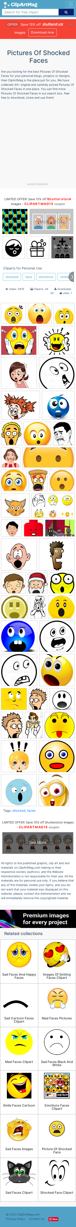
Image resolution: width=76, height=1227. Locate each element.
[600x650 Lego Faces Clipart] (33, 530)
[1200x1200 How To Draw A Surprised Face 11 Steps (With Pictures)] (11, 530)
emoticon (46, 277)
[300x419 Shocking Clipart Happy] (12, 727)
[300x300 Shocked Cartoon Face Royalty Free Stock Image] (56, 556)
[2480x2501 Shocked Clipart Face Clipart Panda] (13, 585)
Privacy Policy (15, 1219)
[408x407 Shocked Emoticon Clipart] (62, 585)
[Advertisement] (38, 143)
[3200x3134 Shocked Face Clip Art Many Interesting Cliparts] (19, 638)
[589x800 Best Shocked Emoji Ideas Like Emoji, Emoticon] (38, 482)
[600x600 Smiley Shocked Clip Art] (56, 758)
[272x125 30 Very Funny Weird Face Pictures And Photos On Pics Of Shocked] (48, 459)
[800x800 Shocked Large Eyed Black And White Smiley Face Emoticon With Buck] (19, 672)
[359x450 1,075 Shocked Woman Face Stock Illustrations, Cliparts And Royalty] (10, 459)
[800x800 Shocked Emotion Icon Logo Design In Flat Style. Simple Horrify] (14, 700)
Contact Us (36, 1219)
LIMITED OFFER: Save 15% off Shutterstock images (38, 822)
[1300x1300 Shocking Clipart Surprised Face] (19, 758)
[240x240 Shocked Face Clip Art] (61, 609)
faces (31, 811)
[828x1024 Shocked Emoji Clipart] (38, 585)
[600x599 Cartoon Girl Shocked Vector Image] (19, 374)
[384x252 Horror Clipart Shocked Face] (53, 507)
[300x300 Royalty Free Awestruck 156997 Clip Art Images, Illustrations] (19, 556)
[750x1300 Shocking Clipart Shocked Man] (33, 727)
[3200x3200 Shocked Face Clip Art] (14, 609)
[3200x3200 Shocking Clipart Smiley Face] (59, 727)
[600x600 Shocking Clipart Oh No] (37, 435)
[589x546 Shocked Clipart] (18, 342)
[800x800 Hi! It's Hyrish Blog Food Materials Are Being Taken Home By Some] (13, 315)
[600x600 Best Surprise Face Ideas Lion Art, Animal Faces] (62, 482)
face (28, 277)
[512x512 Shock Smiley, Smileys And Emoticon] (58, 407)
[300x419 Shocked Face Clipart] (38, 700)
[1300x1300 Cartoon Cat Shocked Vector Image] (15, 507)
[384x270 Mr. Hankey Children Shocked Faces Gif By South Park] (59, 530)
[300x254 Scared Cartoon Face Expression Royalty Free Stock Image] (20, 407)
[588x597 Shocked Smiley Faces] (56, 672)
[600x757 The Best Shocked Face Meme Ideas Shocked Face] (63, 435)
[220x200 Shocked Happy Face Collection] (56, 342)
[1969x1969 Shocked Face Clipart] (61, 700)
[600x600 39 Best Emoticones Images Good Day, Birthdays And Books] (13, 482)
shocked (11, 277)
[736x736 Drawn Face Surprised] (56, 374)
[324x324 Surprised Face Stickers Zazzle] (18, 792)
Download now (42, 32)
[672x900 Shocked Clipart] (11, 435)
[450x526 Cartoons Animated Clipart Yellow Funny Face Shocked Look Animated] (64, 315)
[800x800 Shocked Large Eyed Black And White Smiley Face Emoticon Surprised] (57, 638)
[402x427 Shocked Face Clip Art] (39, 315)
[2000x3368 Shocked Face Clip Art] (38, 609)
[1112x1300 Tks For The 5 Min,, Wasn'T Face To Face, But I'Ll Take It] (54, 791)
